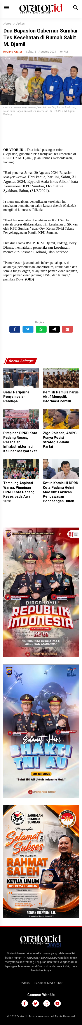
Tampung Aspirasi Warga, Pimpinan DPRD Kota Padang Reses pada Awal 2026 (19, 492)
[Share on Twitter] (28, 329)
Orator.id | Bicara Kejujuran (33, 1016)
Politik (20, 23)
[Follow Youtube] (57, 1003)
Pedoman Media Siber (48, 983)
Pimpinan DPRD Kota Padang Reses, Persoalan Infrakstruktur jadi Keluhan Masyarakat (20, 442)
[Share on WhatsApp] (41, 329)
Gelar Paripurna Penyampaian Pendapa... (16, 396)
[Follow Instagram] (46, 1003)
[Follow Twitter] (35, 1003)
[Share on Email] (67, 329)
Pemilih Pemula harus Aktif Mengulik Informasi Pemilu (61, 396)
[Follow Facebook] (24, 1003)
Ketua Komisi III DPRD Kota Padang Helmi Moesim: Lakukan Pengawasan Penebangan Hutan (60, 492)
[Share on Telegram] (54, 329)
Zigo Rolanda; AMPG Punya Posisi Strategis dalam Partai (60, 440)
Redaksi (25, 983)
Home (7, 23)
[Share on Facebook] (14, 329)
